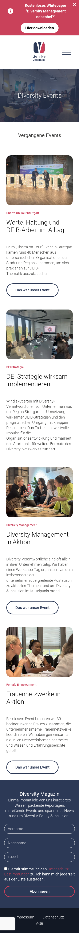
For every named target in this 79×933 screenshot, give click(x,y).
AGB (39, 923)
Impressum (24, 917)
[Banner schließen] (74, 4)
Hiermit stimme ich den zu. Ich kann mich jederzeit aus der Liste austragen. (39, 874)
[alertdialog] (39, 17)
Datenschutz (53, 917)
